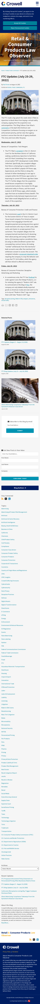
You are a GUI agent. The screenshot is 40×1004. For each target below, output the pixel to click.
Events (3, 632)
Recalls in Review (6, 780)
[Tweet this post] (10, 305)
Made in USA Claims (7, 708)
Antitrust (4, 515)
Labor (3, 690)
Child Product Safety (7, 539)
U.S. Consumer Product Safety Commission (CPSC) (17, 835)
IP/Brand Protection (7, 687)
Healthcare (5, 670)
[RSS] (2, 499)
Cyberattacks (5, 584)
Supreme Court (6, 804)
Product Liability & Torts (9, 763)
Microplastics (5, 725)
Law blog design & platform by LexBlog (19, 1001)
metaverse (32, 299)
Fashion (3, 642)
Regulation (5, 783)
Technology (5, 817)
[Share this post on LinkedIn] (16, 305)
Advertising (5, 509)
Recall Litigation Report (9, 773)
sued (19, 214)
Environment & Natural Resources (12, 625)
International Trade (7, 684)
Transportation (6, 831)
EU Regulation (6, 629)
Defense (4, 598)
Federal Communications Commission (13, 649)
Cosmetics (4, 567)
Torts (3, 824)
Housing (4, 673)
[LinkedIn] (9, 499)
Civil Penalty (5, 543)
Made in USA (19, 299)
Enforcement (5, 622)
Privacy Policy (7, 952)
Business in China (6, 529)
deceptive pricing (10, 299)
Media (3, 718)
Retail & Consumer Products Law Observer (20, 47)
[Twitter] (6, 498)
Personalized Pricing (8, 735)
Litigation (4, 704)
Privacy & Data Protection (9, 759)
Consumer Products (7, 557)
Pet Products (5, 739)
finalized (32, 277)
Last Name (4, 464)
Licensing (4, 701)
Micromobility (5, 721)
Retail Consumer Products (18, 934)
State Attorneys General (9, 797)
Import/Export (6, 677)
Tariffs (3, 811)
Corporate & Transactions (9, 563)
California (4, 533)
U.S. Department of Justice (9, 845)
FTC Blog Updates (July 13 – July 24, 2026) (14, 371)
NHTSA (3, 732)
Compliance (5, 546)
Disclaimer (15, 952)
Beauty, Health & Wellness (9, 526)
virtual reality (5, 300)
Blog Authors (13, 487)
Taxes (3, 814)
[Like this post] (13, 305)
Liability (4, 697)
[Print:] (2, 305)
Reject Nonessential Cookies (20, 28)
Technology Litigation (8, 821)
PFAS (3, 745)
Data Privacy (5, 591)
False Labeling (6, 639)
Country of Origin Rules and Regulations (14, 570)
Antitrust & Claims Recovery (10, 519)
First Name (4, 458)
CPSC (3, 574)
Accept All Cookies (20, 23)
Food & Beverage (6, 656)
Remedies (4, 787)
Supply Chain (5, 800)
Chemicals (4, 536)
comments (5, 128)
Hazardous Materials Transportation (13, 666)
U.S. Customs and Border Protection (12, 838)
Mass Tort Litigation (7, 714)
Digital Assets (5, 601)
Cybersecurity (5, 587)
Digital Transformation (8, 605)
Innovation (4, 680)
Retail (3, 790)
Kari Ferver (6, 84)
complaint (19, 151)
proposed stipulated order (29, 254)
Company (4, 471)
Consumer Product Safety (9, 553)
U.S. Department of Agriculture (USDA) (13, 841)
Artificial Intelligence (8, 522)
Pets (2, 742)
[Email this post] (6, 305)
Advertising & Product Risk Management (14, 512)
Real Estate (5, 769)
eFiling (3, 615)
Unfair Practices (6, 855)
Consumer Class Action (8, 550)
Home (2, 70)
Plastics (4, 749)
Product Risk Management (9, 766)
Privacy (3, 756)
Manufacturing (6, 711)
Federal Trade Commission (12, 70)
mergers (25, 299)
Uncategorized (6, 852)
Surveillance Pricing (7, 807)
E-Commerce (5, 611)
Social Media (5, 793)
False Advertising (6, 636)
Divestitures (5, 608)
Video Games (5, 859)
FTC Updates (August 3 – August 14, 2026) (14, 342)
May (27, 285)
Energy (3, 618)
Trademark (4, 828)
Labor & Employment (8, 694)
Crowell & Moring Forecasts (10, 581)
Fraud (3, 660)
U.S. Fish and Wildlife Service (10, 848)
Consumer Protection (8, 560)
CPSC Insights (5, 577)
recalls (3, 776)
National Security (6, 728)
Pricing (3, 752)
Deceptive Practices (7, 594)
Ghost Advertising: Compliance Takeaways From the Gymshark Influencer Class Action (18, 405)
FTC (24, 87)
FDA (2, 646)
